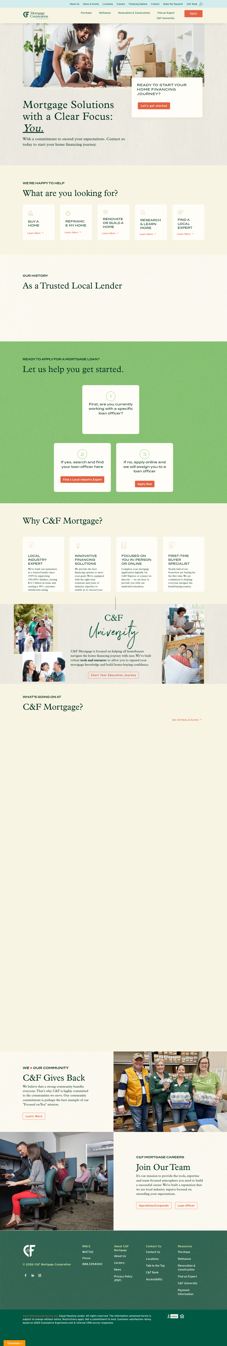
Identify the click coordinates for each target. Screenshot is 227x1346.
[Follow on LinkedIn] (32, 1275)
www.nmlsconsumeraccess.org (41, 1315)
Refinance (105, 13)
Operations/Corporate (154, 1205)
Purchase (86, 13)
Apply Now (193, 14)
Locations (108, 4)
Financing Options (138, 4)
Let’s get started (154, 105)
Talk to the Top (155, 1265)
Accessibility (154, 1279)
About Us (74, 4)
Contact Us (153, 1251)
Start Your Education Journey (113, 675)
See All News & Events (185, 719)
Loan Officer (186, 1205)
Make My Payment (173, 4)
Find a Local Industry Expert (82, 479)
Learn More (34, 233)
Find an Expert (166, 13)
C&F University (166, 18)
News (117, 1269)
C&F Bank (192, 4)
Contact (155, 4)
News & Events (91, 4)
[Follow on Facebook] (25, 1275)
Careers (121, 4)
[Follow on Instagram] (40, 1275)
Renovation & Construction (134, 13)
